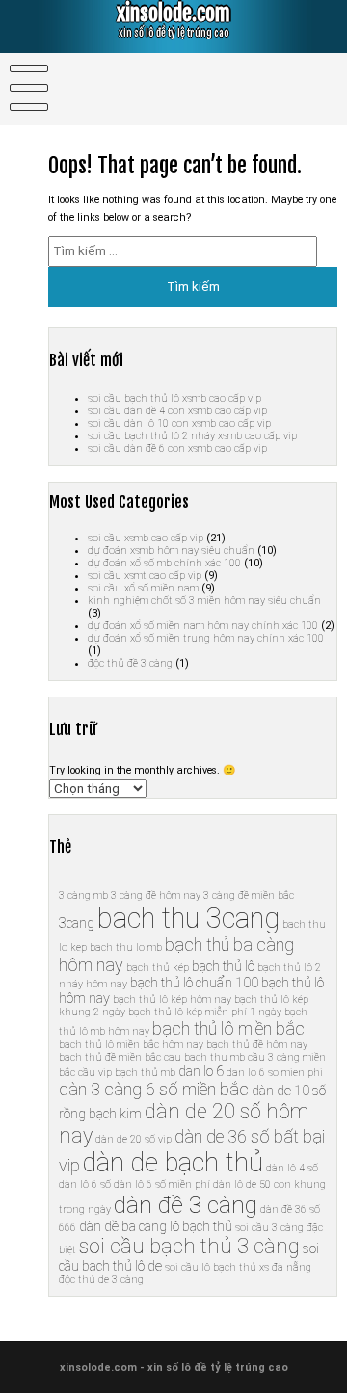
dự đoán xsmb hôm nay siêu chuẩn (171, 550)
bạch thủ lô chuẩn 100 (194, 982)
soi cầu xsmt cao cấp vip (144, 575)
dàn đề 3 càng (185, 1205)
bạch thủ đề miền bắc (110, 1057)
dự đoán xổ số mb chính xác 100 (164, 563)
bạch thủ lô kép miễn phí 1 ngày (204, 1012)
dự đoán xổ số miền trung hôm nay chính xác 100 (206, 638)
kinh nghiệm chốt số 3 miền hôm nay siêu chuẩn (204, 600)
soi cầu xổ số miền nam (143, 588)
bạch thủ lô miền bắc (228, 1028)
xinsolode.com (173, 13)
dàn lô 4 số (292, 1168)
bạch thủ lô (223, 966)
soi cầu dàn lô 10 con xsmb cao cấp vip (179, 423)
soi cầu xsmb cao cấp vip (145, 538)
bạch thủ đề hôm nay (256, 1044)
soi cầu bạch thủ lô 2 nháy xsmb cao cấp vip (192, 436)
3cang (76, 923)
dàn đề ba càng (123, 1226)
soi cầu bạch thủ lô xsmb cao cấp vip (174, 398)
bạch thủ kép (157, 967)
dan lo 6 (201, 1071)
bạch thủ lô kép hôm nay (172, 999)
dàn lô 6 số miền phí (162, 1184)
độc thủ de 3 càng (101, 1280)
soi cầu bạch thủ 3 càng (189, 1246)
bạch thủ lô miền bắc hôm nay (131, 1044)
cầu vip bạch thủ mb (126, 1072)
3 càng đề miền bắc (248, 895)
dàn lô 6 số (85, 1184)
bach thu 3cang (188, 918)
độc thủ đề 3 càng (130, 663)
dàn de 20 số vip (133, 1139)
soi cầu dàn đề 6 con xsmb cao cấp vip (177, 448)
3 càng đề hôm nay (155, 895)
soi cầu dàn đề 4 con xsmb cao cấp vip (177, 411)
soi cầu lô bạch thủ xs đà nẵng (238, 1267)
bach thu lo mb (126, 947)
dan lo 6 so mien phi (275, 1072)
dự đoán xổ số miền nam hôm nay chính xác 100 (203, 625)
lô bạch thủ (201, 1226)
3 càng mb (83, 895)
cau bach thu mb (204, 1057)
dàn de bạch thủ (173, 1162)
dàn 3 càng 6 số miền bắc (154, 1089)
